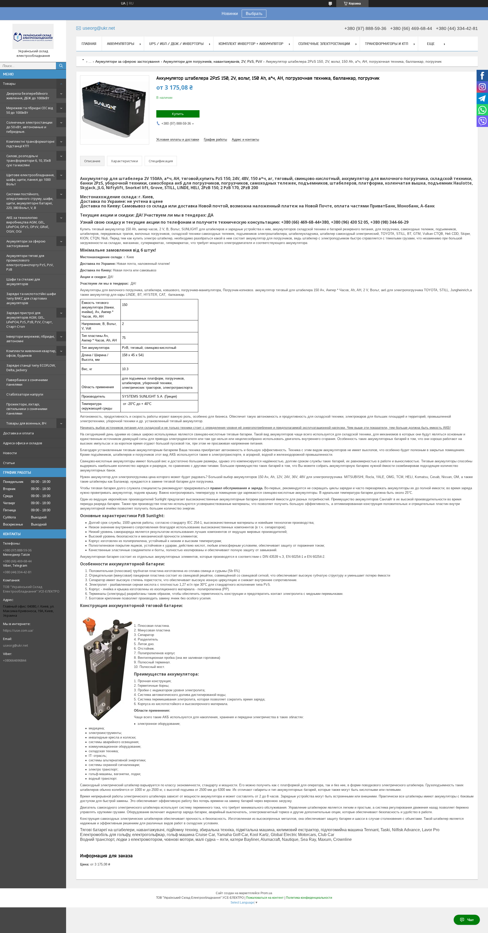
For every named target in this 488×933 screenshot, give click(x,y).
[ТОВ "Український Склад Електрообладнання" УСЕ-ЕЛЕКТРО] (33, 36)
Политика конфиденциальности (309, 897)
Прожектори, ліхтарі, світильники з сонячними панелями (26, 409)
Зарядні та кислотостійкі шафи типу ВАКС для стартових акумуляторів (31, 298)
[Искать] (61, 66)
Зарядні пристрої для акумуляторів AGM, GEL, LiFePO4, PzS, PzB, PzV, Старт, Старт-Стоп (29, 319)
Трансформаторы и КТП (386, 44)
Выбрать (254, 13)
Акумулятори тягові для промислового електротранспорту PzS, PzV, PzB (30, 262)
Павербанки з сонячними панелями (27, 382)
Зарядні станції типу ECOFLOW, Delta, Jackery (31, 367)
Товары (9, 83)
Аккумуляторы (120, 44)
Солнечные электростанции (324, 44)
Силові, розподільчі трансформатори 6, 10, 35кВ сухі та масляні (28, 160)
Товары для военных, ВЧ (26, 423)
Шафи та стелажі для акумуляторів (23, 281)
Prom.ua (266, 893)
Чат (470, 920)
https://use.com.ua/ (18, 630)
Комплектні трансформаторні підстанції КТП (30, 143)
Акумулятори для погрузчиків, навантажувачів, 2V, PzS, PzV (212, 61)
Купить (178, 113)
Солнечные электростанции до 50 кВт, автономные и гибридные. (29, 127)
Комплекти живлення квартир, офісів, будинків (31, 353)
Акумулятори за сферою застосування (25, 243)
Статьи (9, 463)
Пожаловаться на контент (265, 897)
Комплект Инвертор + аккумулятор (251, 44)
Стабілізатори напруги (24, 394)
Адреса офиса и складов (22, 443)
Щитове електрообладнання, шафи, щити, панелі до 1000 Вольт (30, 179)
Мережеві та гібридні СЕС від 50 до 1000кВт (29, 110)
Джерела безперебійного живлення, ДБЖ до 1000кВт (27, 95)
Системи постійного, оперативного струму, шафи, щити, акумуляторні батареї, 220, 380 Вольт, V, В (29, 201)
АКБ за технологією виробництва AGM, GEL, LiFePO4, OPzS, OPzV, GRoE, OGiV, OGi (27, 224)
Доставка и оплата (18, 433)
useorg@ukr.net (15, 645)
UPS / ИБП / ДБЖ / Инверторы (176, 44)
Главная (89, 44)
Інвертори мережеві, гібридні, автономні (30, 338)
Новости (10, 453)
